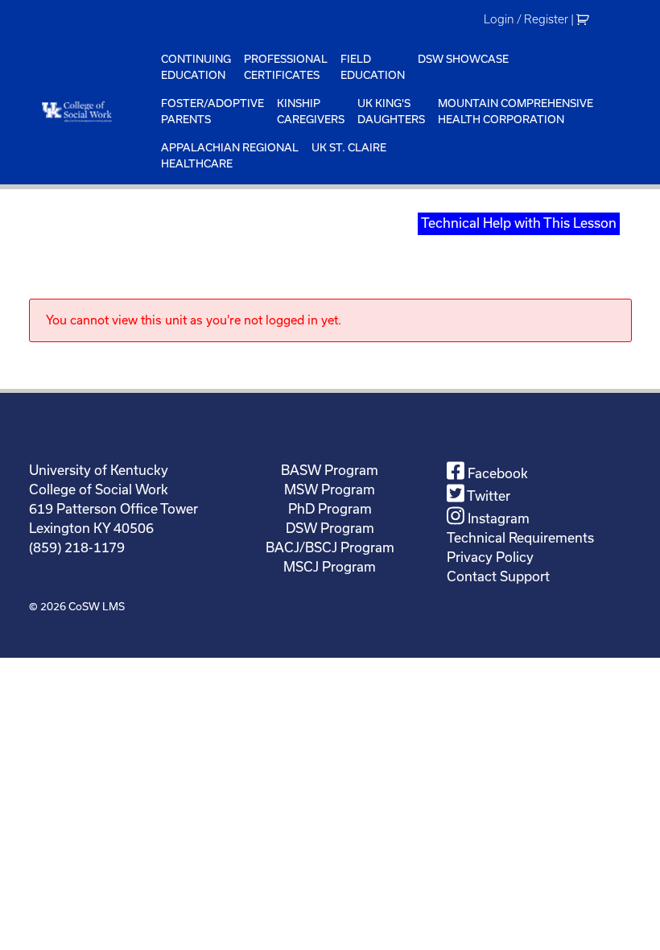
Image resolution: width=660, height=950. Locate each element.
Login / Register (526, 19)
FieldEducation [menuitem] (372, 67)
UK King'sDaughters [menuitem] (391, 111)
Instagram (497, 518)
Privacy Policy (490, 557)
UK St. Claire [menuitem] (348, 148)
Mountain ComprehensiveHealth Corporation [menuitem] (515, 111)
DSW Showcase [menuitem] (463, 59)
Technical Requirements (520, 538)
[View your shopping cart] (584, 19)
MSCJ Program (329, 567)
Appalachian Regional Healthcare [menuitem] (230, 156)
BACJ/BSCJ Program (330, 547)
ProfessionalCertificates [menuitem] (286, 67)
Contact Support (498, 576)
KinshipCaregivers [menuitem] (310, 111)
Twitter (487, 496)
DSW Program (330, 528)
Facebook (496, 473)
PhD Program (330, 509)
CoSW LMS (96, 607)
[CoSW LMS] (92, 111)
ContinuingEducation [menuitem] (196, 67)
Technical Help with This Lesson (519, 223)
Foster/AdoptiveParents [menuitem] (212, 111)
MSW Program (329, 489)
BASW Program (329, 470)
